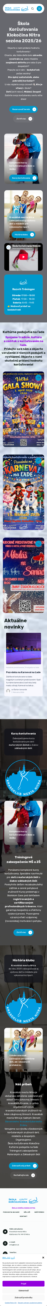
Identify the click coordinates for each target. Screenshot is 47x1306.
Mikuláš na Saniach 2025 (23, 648)
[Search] (32, 8)
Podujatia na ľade (32, 667)
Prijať (23, 1284)
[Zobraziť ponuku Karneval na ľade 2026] (23, 492)
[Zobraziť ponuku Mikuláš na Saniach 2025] (23, 575)
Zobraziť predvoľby (23, 1297)
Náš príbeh (39, 1212)
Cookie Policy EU (11, 1303)
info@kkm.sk (14, 1245)
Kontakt (23, 1216)
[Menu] (39, 8)
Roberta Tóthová (20, 687)
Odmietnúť (24, 1291)
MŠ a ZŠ (27, 1212)
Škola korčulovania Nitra (23, 1208)
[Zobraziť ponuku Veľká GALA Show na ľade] (23, 409)
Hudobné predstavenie (15, 667)
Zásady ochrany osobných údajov (30, 1303)
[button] (43, 1257)
